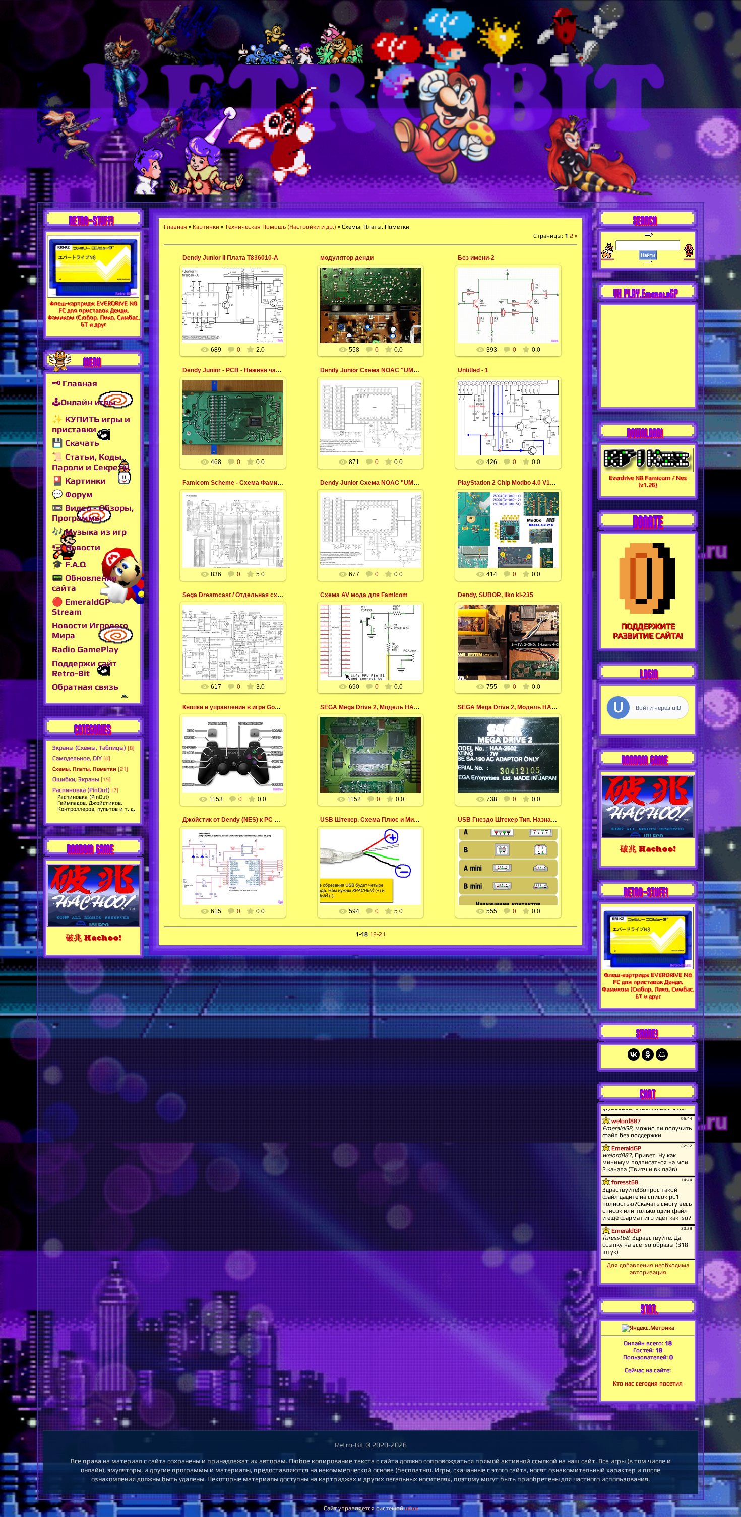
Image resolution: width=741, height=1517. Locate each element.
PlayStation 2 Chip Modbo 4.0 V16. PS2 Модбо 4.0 (528, 482)
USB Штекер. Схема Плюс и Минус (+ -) (378, 819)
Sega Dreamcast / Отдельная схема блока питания (258, 595)
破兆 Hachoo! (93, 937)
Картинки (206, 226)
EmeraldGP (237, 316)
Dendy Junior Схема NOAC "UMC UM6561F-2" (387, 370)
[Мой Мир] (662, 1054)
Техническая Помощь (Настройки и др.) (280, 226)
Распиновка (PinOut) (81, 790)
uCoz (411, 1508)
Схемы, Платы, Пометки (84, 769)
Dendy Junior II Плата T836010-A (230, 257)
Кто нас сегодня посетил (648, 1383)
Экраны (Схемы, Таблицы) (89, 747)
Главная (175, 226)
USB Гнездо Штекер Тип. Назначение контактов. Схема (540, 819)
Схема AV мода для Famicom (364, 595)
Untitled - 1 (473, 370)
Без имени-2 (476, 257)
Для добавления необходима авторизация (648, 1269)
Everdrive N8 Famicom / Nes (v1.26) (648, 481)
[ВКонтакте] (634, 1054)
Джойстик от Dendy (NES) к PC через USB (244, 819)
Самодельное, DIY (77, 758)
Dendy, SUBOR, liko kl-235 (495, 595)
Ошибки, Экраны (75, 779)
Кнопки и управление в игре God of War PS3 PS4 (253, 707)
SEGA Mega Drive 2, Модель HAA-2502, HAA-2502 (393, 707)
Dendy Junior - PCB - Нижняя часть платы (244, 370)
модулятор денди (347, 257)
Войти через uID (658, 707)
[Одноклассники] (648, 1054)
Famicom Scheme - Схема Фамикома (237, 482)
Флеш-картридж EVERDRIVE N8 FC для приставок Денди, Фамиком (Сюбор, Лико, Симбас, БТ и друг (93, 314)
